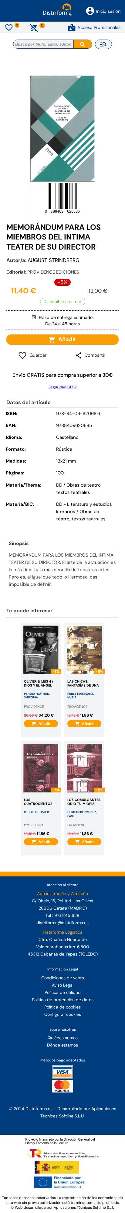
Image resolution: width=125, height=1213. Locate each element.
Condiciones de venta (62, 978)
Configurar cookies (62, 1014)
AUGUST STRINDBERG (53, 260)
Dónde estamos (62, 1045)
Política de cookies (62, 1007)
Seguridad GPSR (62, 387)
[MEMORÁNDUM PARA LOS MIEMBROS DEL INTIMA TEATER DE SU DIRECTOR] (62, 128)
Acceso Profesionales (98, 27)
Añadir (66, 339)
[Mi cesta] (33, 27)
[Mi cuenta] (71, 27)
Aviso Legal (62, 985)
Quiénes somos (63, 1037)
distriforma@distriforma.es (62, 922)
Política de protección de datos (62, 999)
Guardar (37, 355)
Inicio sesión (108, 11)
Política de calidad (63, 992)
